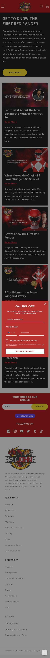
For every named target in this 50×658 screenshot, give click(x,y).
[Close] (45, 304)
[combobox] (11, 332)
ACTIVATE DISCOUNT (25, 351)
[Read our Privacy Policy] (42, 344)
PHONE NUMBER (12, 327)
